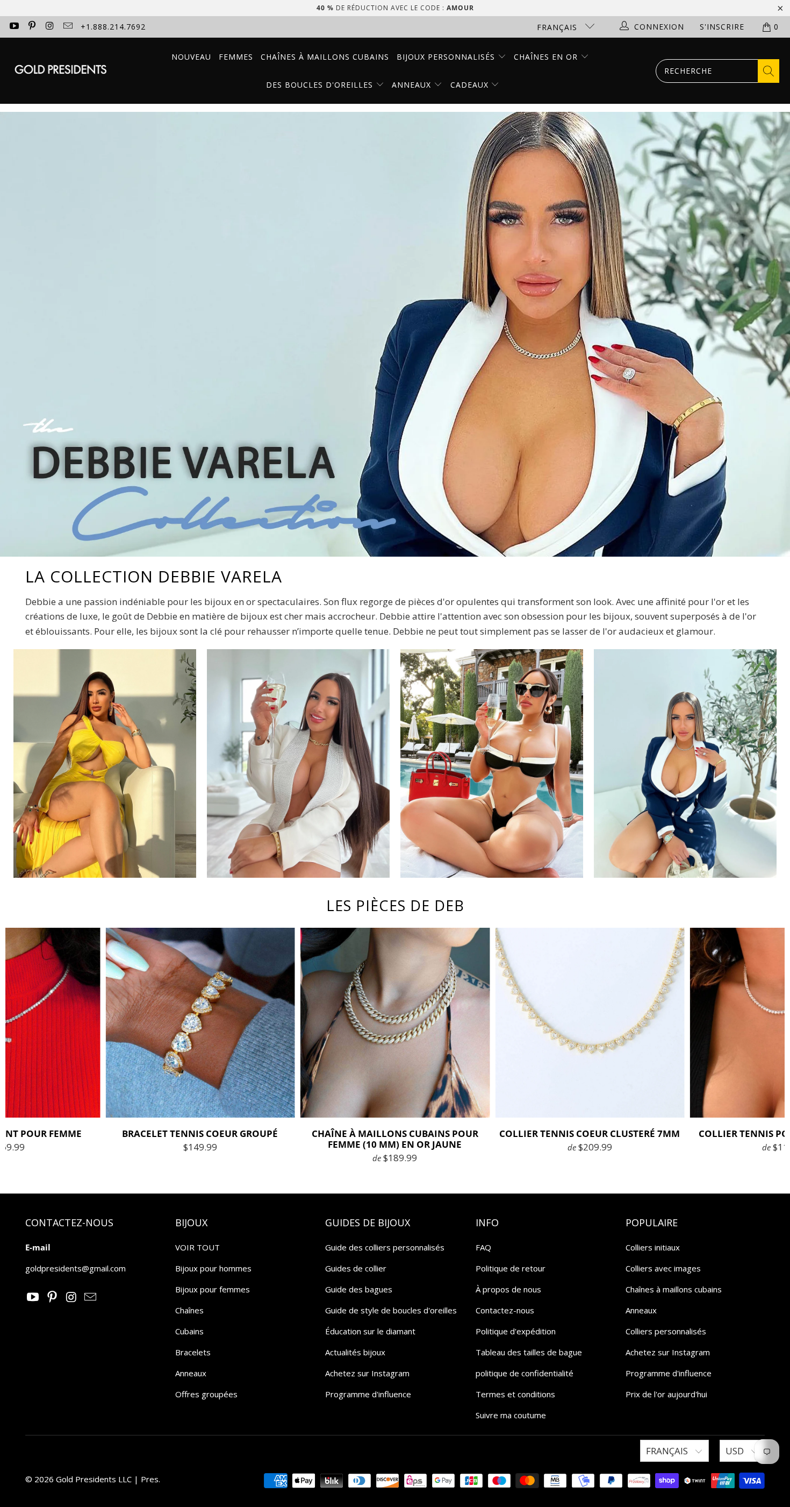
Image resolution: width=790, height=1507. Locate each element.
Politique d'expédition (516, 1331)
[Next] (766, 1046)
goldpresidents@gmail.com (75, 1268)
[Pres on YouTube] (13, 27)
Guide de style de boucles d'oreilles (391, 1310)
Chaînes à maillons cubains (325, 57)
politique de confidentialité (524, 1373)
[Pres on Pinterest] (31, 27)
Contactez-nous (505, 1310)
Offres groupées (206, 1394)
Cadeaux (470, 85)
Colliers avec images (663, 1268)
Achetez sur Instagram (367, 1373)
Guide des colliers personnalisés (384, 1247)
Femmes (236, 57)
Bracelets (193, 1352)
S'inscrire (722, 27)
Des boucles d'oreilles (321, 85)
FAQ (483, 1247)
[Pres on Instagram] (49, 27)
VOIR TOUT (197, 1247)
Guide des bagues (358, 1289)
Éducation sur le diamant (370, 1331)
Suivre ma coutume (511, 1415)
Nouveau (191, 57)
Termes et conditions (515, 1394)
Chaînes (189, 1310)
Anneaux (413, 85)
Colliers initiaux (653, 1247)
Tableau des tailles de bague (529, 1352)
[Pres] (60, 71)
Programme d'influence (368, 1394)
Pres (150, 1479)
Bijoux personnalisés (447, 57)
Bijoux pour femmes (212, 1289)
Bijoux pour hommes (213, 1268)
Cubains (189, 1331)
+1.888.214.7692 (113, 27)
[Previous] (24, 1046)
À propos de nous (508, 1289)
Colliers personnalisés (666, 1331)
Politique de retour (510, 1268)
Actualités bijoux (355, 1352)
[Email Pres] (67, 27)
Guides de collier (355, 1268)
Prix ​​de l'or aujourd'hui (666, 1394)
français (558, 27)
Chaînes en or (547, 57)
